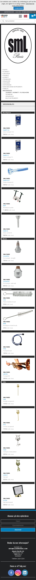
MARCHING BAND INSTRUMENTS (12, 87)
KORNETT (6, 77)
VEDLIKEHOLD (10, 96)
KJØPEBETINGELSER (9, 12)
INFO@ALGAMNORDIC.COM (29, 12)
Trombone (9, 94)
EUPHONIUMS (7, 85)
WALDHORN (6, 81)
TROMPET (6, 75)
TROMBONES (7, 79)
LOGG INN (18, 12)
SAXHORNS (6, 83)
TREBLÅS (5, 89)
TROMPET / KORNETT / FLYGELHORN (17, 92)
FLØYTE (5, 70)
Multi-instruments (12, 98)
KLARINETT (6, 71)
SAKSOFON (6, 73)
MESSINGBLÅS (7, 90)
